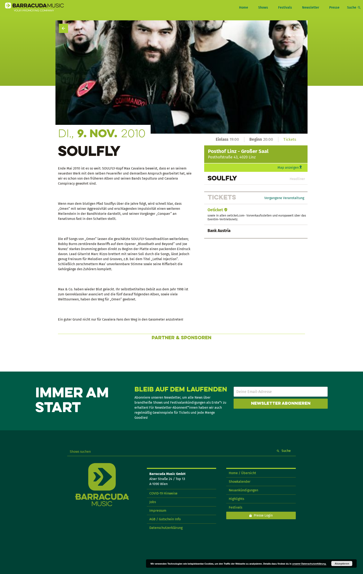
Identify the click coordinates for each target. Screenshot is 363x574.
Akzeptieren (342, 563)
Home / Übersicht (242, 473)
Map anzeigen (288, 168)
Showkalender (239, 482)
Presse (334, 7)
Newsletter (310, 7)
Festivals (285, 7)
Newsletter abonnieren (280, 403)
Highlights (236, 499)
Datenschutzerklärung (166, 528)
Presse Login (263, 515)
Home (243, 7)
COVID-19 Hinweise (163, 493)
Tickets (289, 139)
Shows (263, 7)
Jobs (152, 502)
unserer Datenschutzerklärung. (309, 563)
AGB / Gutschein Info (165, 519)
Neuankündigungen (243, 490)
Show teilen (295, 35)
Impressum (157, 511)
